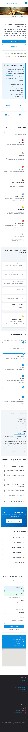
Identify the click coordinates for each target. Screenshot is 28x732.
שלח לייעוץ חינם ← (14, 626)
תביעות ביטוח (23, 694)
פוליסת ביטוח (23, 445)
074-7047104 (19, 643)
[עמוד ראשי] (24, 16)
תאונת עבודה (23, 691)
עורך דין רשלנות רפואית (18, 547)
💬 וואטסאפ (14, 46)
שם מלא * (22, 600)
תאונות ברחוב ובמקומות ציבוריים (20, 687)
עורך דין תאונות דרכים (19, 537)
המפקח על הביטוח (9, 76)
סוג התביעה (21, 612)
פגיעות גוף (24, 685)
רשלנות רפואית (23, 682)
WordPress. (12, 728)
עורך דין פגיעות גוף (19, 542)
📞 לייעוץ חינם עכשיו (14, 41)
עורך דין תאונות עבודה (19, 557)
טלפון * (22, 606)
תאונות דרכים (23, 680)
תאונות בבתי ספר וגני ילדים (21, 689)
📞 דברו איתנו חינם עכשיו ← (14, 521)
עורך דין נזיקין (20, 16)
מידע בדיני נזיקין (20, 562)
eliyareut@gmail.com (18, 645)
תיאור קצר (22, 617)
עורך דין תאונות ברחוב (19, 552)
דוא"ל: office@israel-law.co (18, 712)
